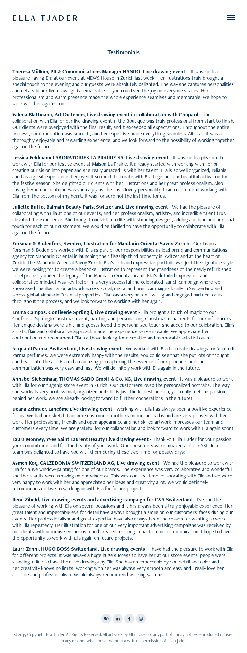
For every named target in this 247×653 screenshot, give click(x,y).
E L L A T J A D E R (45, 17)
